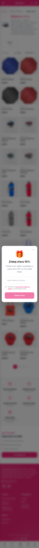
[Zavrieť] (33, 250)
